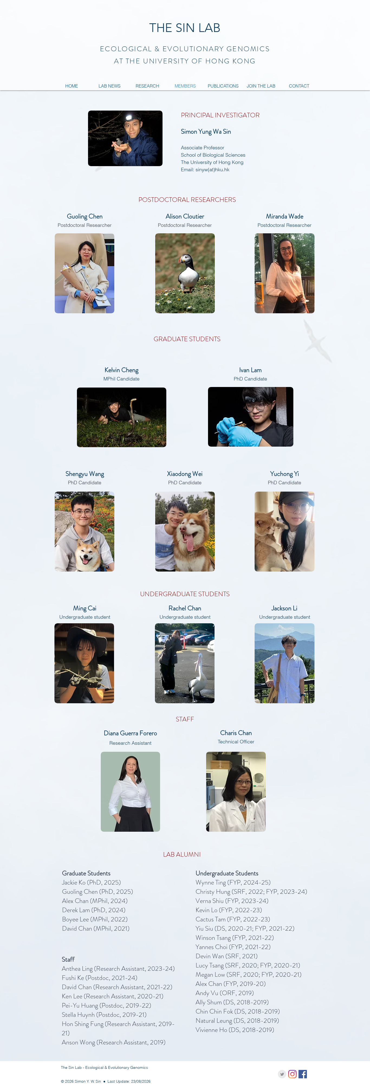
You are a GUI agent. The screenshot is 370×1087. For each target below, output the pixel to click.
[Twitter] (282, 1074)
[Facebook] (302, 1074)
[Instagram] (292, 1074)
